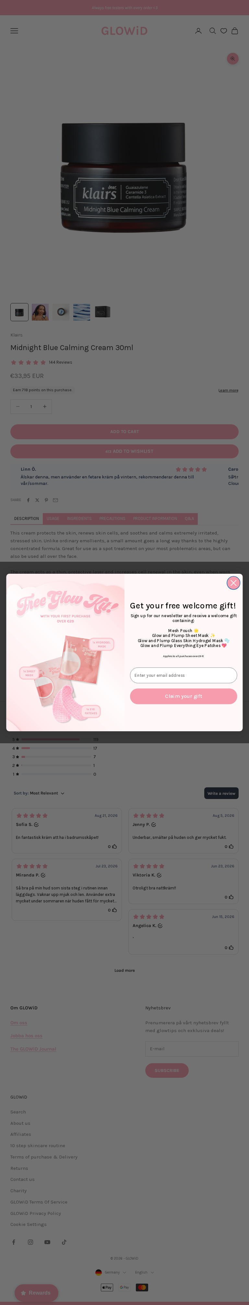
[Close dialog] (233, 583)
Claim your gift (183, 696)
